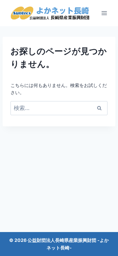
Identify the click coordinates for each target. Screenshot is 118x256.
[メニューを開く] (104, 13)
